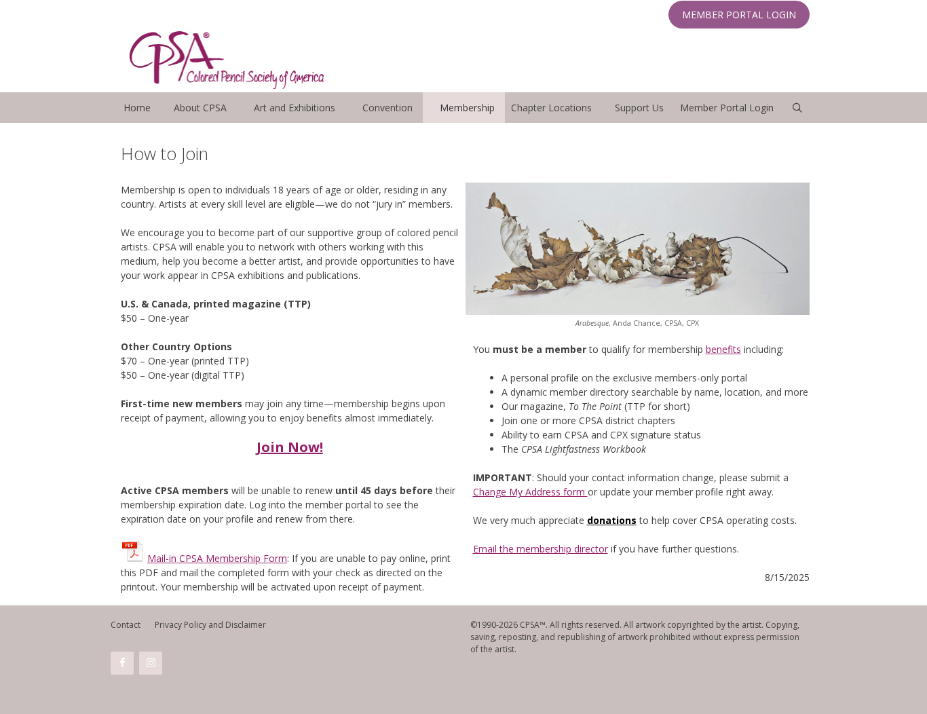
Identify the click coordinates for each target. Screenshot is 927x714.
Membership (467, 107)
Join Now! (290, 447)
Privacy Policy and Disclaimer (210, 625)
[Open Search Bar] (797, 107)
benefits (723, 349)
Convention (387, 107)
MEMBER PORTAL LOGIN (739, 14)
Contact (125, 625)
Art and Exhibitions (294, 107)
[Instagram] (150, 663)
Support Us (639, 107)
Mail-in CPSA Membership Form (217, 558)
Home (137, 107)
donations (612, 520)
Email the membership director (540, 548)
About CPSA (200, 107)
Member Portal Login (727, 107)
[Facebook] (122, 663)
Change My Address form (530, 491)
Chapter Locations (551, 107)
